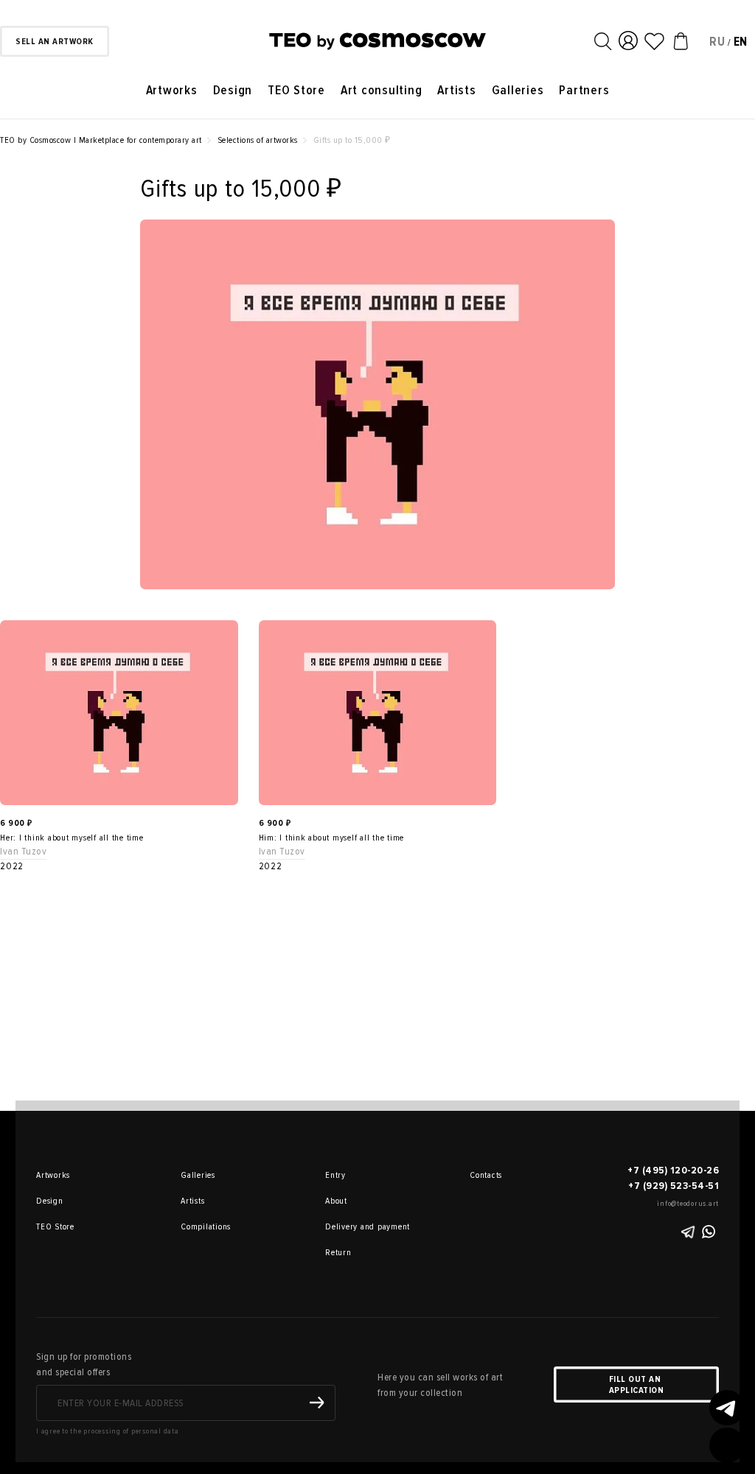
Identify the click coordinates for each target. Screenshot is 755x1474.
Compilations (201, 1226)
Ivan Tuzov (23, 851)
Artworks (172, 90)
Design (233, 90)
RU (717, 41)
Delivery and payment (345, 1226)
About (336, 1201)
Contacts (486, 1175)
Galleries (518, 90)
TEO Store (296, 90)
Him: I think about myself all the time (332, 837)
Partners (584, 90)
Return (338, 1252)
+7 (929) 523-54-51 (673, 1185)
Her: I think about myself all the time (72, 837)
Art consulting (381, 90)
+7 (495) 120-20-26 (673, 1170)
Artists (456, 90)
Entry (335, 1175)
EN (741, 41)
